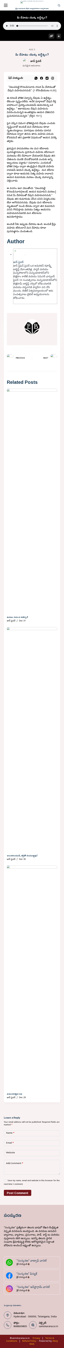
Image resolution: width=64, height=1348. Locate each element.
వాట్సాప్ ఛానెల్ (38, 1261)
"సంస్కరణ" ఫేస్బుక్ (26, 1274)
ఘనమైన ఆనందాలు (31, 65)
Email (10, 1143)
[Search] (59, 5)
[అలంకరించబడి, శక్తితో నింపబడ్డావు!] (32, 740)
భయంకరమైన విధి (14, 1094)
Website (10, 1152)
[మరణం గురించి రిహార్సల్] (32, 501)
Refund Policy (29, 1341)
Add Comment (14, 1163)
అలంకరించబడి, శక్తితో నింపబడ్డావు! (22, 855)
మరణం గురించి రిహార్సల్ (17, 617)
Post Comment (17, 1193)
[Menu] (6, 5)
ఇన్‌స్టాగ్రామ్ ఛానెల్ (40, 1287)
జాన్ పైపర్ (35, 61)
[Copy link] (51, 36)
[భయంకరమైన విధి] (32, 978)
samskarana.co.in (48, 1326)
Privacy (36, 1338)
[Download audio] (59, 36)
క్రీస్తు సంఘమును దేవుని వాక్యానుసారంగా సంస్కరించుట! (32, 9)
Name (10, 1133)
